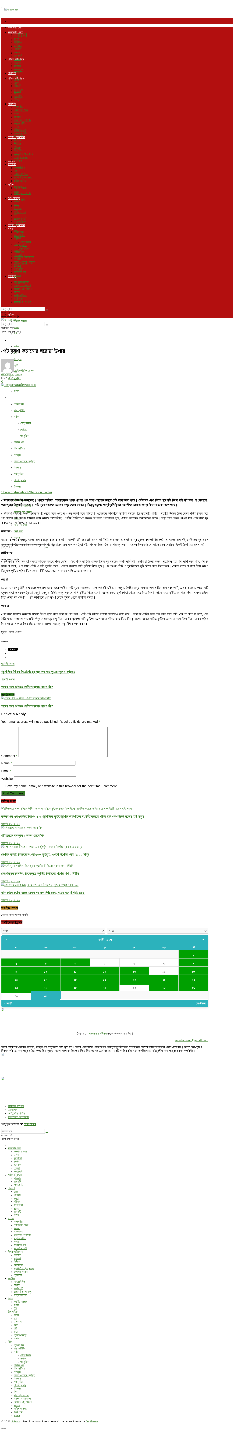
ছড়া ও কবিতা (20, 123)
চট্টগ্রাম (17, 79)
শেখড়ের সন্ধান (21, 157)
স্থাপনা (23, 429)
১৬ (16, 979)
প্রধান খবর (19, 404)
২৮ (163, 988)
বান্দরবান (17, 62)
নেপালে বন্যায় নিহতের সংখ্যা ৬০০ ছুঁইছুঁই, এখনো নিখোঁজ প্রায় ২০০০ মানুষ (45, 854)
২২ (193, 979)
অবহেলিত (18, 150)
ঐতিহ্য (17, 244)
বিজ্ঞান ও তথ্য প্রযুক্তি (24, 461)
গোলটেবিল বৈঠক (21, 110)
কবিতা (16, 346)
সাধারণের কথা (20, 212)
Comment (9, 756)
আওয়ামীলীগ (19, 167)
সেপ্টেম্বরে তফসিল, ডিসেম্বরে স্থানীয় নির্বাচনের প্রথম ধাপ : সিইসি (40, 873)
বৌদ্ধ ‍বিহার (25, 423)
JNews (15, 1421)
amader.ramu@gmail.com (191, 1040)
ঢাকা (16, 76)
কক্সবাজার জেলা (15, 27)
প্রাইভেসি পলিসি (16, 1113)
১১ (75, 971)
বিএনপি (17, 170)
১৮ (75, 979)
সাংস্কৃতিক (18, 474)
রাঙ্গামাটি (17, 66)
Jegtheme (92, 1421)
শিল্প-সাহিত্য (14, 340)
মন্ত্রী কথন (18, 531)
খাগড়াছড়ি (18, 69)
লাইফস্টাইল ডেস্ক (24, 370)
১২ (104, 971)
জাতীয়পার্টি (18, 174)
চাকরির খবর (19, 442)
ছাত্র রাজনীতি (20, 181)
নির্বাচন (11, 184)
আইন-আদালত (20, 295)
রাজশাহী (17, 96)
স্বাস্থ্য (17, 302)
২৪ (45, 988)
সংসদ (16, 327)
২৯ (193, 988)
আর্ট (16, 211)
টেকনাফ (17, 49)
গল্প (15, 205)
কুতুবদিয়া (18, 42)
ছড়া (16, 218)
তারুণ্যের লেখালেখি (22, 193)
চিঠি (15, 215)
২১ (163, 979)
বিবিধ (10, 397)
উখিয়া (16, 39)
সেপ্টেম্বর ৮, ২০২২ (11, 374)
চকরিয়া (17, 45)
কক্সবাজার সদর (20, 35)
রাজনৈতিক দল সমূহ (22, 301)
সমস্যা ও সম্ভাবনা (22, 285)
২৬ (104, 988)
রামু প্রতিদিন (19, 410)
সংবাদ (16, 391)
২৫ (75, 988)
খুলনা (16, 83)
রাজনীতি (12, 164)
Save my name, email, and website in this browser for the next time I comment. (61, 786)
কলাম (16, 126)
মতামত (11, 103)
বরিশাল (17, 86)
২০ (134, 979)
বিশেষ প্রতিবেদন (16, 137)
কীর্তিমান (17, 140)
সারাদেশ (12, 73)
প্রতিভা (17, 143)
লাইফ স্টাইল (14, 378)
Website (7, 778)
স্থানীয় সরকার (20, 321)
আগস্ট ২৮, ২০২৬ (10, 881)
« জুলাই (8, 1003)
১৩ (134, 971)
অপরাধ (17, 292)
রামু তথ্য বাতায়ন (21, 282)
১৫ (193, 971)
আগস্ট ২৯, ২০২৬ (10, 824)
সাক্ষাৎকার (18, 116)
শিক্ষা (16, 278)
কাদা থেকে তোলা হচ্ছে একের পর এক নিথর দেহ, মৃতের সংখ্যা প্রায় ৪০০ (43, 892)
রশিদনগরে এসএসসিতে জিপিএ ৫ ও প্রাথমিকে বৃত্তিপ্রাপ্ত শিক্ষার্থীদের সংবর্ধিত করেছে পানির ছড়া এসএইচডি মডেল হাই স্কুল (72, 816)
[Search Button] (47, 547)
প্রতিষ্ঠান (18, 160)
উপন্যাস (17, 208)
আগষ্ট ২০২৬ (104, 939)
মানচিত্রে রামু (20, 480)
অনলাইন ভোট (20, 218)
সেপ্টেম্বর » (202, 1003)
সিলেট (16, 99)
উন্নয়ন (17, 467)
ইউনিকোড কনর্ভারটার (18, 1117)
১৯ (104, 979)
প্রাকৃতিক (24, 435)
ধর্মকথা (17, 113)
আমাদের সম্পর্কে (16, 1106)
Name (6, 763)
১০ (45, 971)
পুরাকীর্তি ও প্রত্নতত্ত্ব (24, 257)
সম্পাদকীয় (18, 106)
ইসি (15, 333)
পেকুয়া (17, 52)
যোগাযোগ (13, 1109)
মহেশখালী (18, 72)
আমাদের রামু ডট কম (96, 1033)
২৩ (16, 988)
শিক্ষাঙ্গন (17, 486)
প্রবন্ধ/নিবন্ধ (20, 221)
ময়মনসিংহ (18, 89)
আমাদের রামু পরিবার (23, 288)
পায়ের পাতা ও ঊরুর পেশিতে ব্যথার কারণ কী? (27, 706)
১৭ (45, 979)
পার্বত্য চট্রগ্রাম (16, 59)
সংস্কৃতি (17, 454)
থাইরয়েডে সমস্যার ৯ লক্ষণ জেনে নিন (22, 835)
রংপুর (16, 93)
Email (6, 771)
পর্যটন (16, 416)
